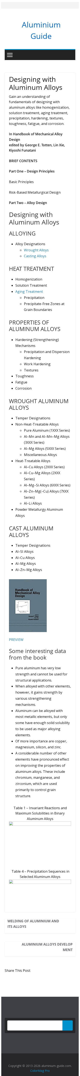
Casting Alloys (35, 256)
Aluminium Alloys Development (47, 947)
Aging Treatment (29, 291)
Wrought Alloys (36, 250)
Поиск (68, 1025)
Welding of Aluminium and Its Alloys (33, 924)
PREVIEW (16, 639)
